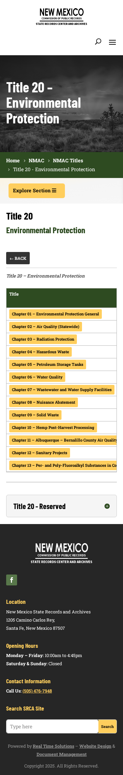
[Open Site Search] (98, 41)
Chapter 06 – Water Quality (37, 376)
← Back (18, 258)
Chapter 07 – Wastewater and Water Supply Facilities (62, 389)
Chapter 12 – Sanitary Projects (39, 452)
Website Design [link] (95, 746)
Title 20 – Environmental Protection (45, 276)
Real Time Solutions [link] (53, 746)
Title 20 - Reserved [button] (39, 506)
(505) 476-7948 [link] (37, 691)
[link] (61, 23)
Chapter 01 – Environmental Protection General (55, 313)
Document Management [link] (62, 754)
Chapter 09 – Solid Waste (35, 414)
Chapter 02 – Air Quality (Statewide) (45, 326)
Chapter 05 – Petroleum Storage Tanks (47, 364)
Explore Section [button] (32, 190)
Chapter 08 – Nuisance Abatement (43, 402)
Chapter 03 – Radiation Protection (43, 339)
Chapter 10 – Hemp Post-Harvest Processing (53, 427)
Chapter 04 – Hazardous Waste (40, 351)
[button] (112, 41)
